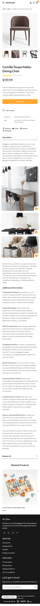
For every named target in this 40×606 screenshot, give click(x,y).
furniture (24, 120)
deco (19, 120)
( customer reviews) (17, 75)
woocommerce (19, 122)
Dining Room (26, 117)
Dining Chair (18, 117)
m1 (29, 120)
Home (4, 9)
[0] (37, 3)
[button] (38, 491)
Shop (8, 9)
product (32, 120)
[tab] (20, 137)
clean (16, 120)
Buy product (20, 101)
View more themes (9, 597)
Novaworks (20, 598)
